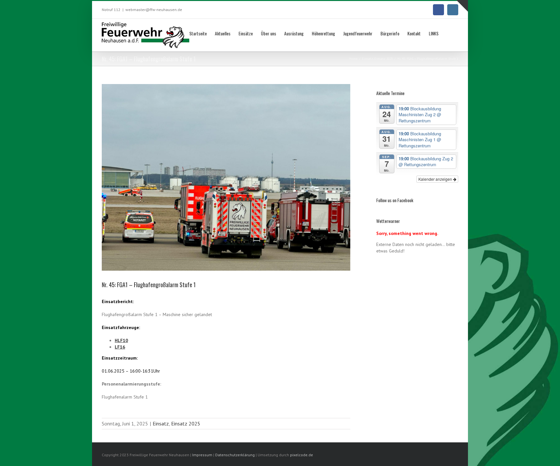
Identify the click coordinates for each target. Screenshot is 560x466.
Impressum (202, 454)
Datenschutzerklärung (235, 454)
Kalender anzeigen (435, 179)
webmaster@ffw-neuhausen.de (153, 9)
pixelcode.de (301, 454)
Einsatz (161, 423)
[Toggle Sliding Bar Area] (462, 6)
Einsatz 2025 (185, 423)
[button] (448, 33)
